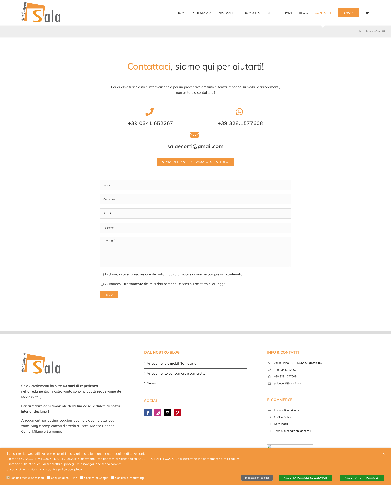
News (151, 383)
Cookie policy (282, 417)
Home (369, 31)
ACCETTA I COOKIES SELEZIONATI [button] (305, 477)
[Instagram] (157, 412)
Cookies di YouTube (64, 478)
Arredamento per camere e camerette (176, 373)
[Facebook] (148, 412)
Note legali (281, 424)
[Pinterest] (177, 412)
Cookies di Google (96, 478)
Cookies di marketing (129, 478)
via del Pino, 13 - (298, 363)
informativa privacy (173, 274)
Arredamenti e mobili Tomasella (172, 363)
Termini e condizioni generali (292, 431)
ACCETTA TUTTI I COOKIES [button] (362, 477)
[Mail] (167, 412)
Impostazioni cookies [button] (257, 477)
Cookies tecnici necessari (27, 478)
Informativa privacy (286, 410)
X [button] (384, 453)
